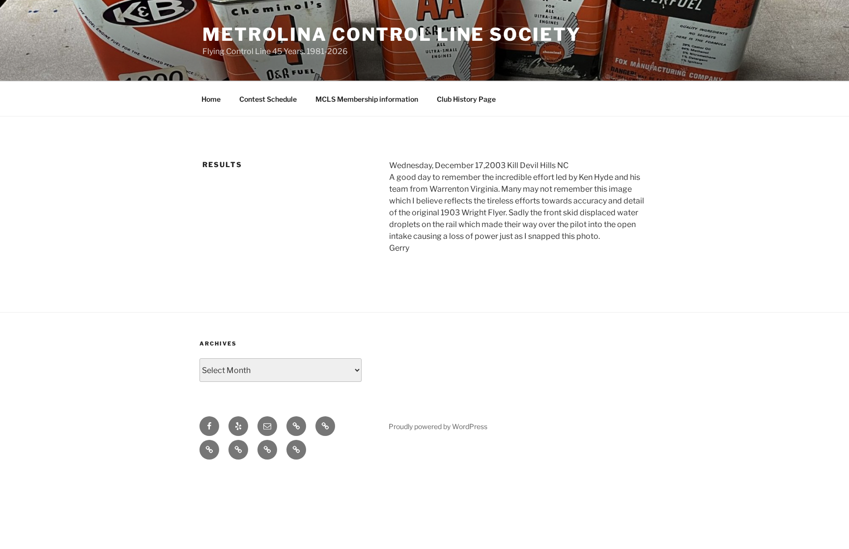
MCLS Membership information (366, 99)
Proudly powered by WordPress (438, 426)
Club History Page (466, 99)
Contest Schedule (268, 99)
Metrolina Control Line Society (391, 34)
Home (211, 99)
